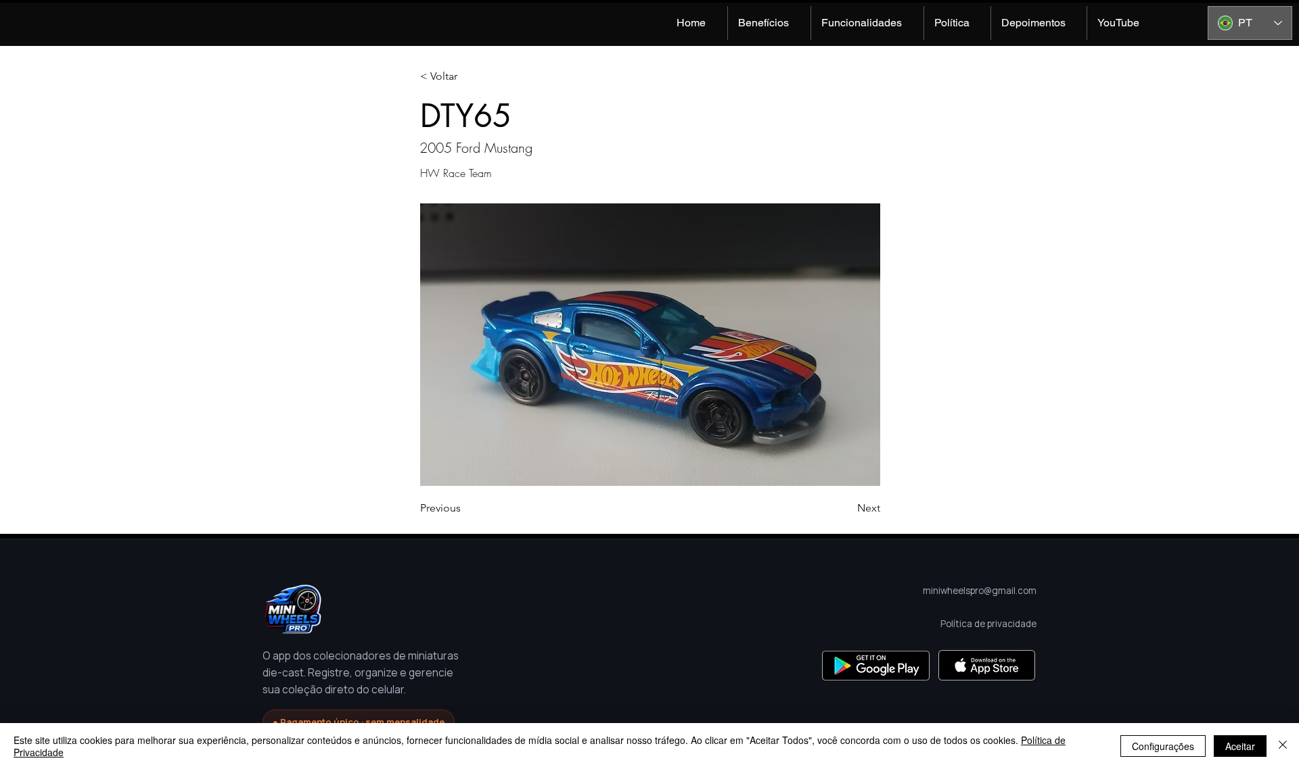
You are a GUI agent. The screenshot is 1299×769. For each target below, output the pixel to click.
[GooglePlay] (876, 665)
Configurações (1163, 746)
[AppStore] (986, 665)
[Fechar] (1283, 746)
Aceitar (1240, 746)
